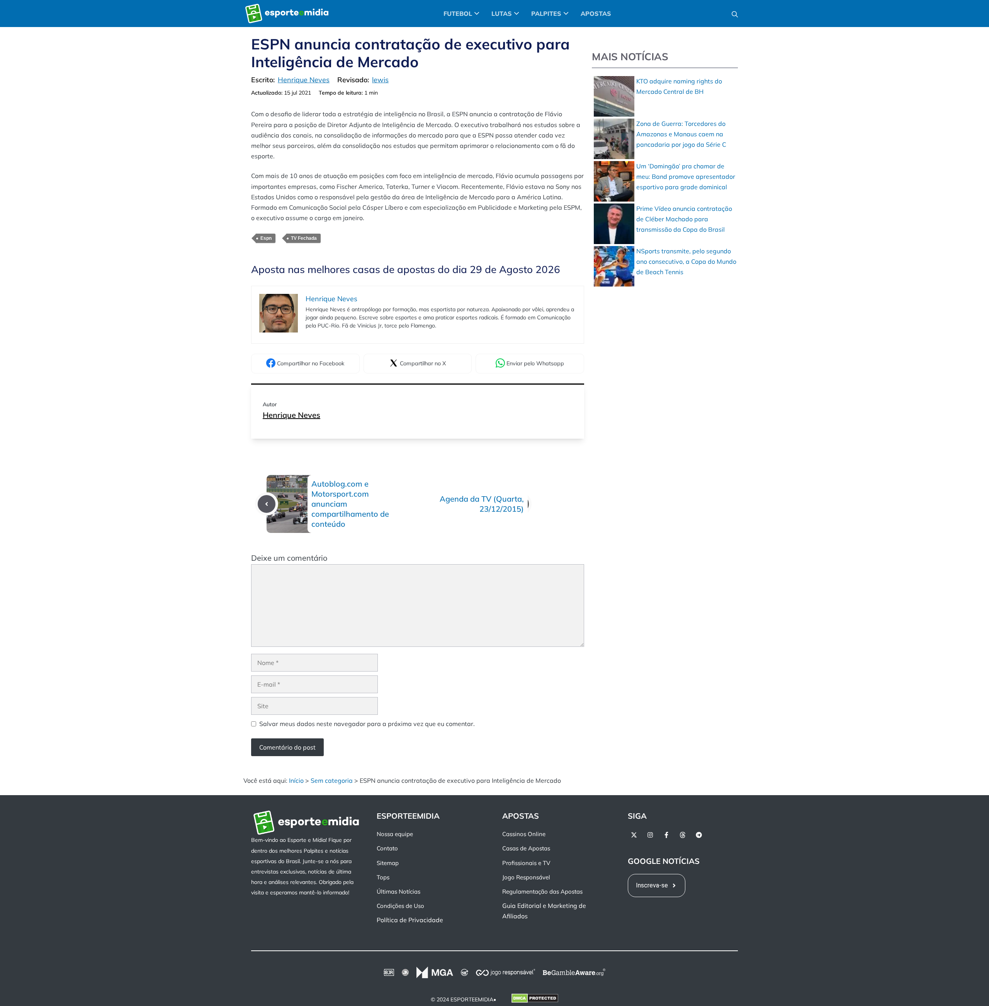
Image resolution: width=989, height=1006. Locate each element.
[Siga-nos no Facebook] (666, 835)
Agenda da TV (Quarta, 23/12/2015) (482, 504)
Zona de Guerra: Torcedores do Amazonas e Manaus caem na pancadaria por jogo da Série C (681, 134)
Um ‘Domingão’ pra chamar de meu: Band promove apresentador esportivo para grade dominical (685, 176)
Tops (383, 877)
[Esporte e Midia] (286, 13)
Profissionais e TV (526, 863)
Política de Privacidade (410, 920)
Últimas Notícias (398, 891)
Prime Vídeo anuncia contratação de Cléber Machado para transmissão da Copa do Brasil (684, 219)
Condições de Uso (400, 905)
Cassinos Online (523, 834)
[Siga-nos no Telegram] (699, 835)
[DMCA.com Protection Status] (534, 1000)
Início (296, 780)
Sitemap (388, 863)
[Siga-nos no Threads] (682, 835)
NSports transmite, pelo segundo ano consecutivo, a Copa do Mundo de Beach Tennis (686, 261)
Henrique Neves (291, 415)
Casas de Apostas (526, 848)
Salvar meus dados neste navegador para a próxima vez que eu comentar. (367, 724)
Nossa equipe (395, 834)
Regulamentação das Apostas (542, 891)
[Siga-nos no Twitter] (634, 835)
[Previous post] (266, 504)
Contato (387, 848)
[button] (735, 13)
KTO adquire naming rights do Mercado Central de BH (679, 86)
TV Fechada (304, 238)
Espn (266, 238)
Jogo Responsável (526, 877)
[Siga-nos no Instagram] (650, 835)
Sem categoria (332, 780)
